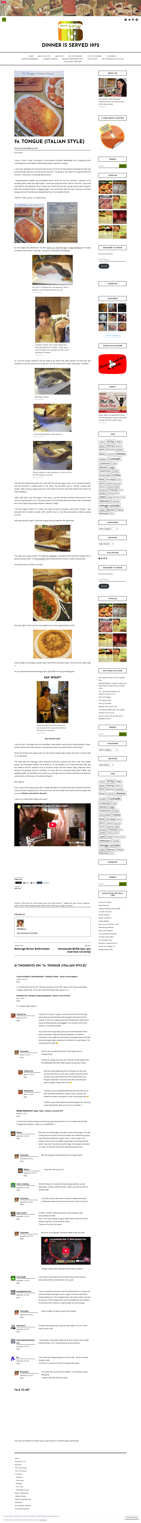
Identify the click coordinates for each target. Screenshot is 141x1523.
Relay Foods (43, 189)
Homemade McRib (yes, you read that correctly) (74, 949)
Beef (70, 903)
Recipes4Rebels (104, 921)
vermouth (69, 906)
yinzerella (19, 153)
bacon (102, 446)
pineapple (32, 906)
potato (38, 906)
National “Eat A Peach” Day (108, 706)
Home (30, 56)
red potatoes (40, 559)
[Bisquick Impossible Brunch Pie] (105, 217)
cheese (120, 454)
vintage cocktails (110, 505)
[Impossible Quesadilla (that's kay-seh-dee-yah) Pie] (120, 232)
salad (102, 496)
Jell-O (102, 483)
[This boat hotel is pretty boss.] (103, 317)
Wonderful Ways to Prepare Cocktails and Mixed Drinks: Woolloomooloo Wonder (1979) (112, 685)
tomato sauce (55, 906)
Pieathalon (92, 59)
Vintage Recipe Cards (106, 949)
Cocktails (114, 459)
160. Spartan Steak (105, 700)
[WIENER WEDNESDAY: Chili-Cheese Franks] (105, 202)
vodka (102, 510)
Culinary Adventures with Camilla (109, 909)
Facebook (112, 284)
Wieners (111, 509)
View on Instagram (112, 335)
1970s (23, 903)
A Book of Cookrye (105, 902)
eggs (112, 467)
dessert (104, 467)
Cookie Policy (43, 1520)
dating (114, 463)
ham (63, 483)
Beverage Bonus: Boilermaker (32, 947)
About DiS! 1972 (44, 56)
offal (26, 906)
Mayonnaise (117, 483)
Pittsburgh (112, 489)
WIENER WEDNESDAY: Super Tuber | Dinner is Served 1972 (39, 1111)
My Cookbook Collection (113, 59)
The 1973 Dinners (94, 56)
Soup (123, 497)
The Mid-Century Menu (106, 937)
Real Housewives (113, 493)
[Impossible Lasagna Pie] (105, 232)
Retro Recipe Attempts (106, 927)
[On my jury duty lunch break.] (103, 327)
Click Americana (104, 905)
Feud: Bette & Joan (22, 1490)
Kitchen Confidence (105, 918)
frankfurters (105, 471)
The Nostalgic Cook (105, 940)
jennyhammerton (23, 1291)
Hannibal (19, 1484)
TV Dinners (110, 56)
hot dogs (110, 479)
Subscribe (104, 266)
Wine (112, 513)
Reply (18, 982)
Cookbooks (105, 463)
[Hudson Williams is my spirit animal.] (122, 317)
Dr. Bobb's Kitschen (105, 912)
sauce (110, 497)
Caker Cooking (22, 1184)
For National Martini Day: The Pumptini (112, 710)
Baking (110, 445)
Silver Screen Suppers (106, 931)
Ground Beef (105, 475)
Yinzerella (24, 1051)
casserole (110, 454)
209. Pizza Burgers (105, 697)
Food (35, 903)
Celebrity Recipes (50, 59)
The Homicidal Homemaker (108, 934)
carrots (79, 903)
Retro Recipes (56, 903)
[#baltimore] (112, 307)
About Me (59, 56)
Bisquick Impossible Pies (72, 59)
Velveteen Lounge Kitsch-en (108, 943)
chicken (103, 459)
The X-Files (19, 1487)
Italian (16, 906)
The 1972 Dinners (75, 56)
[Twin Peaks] (120, 217)
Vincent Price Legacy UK (107, 946)
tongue (62, 906)
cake (74, 903)
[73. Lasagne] (120, 187)
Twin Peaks (20, 1480)
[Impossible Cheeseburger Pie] (120, 202)
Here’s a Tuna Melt (105, 703)
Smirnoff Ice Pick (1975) (106, 713)
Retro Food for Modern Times (109, 924)
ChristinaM (21, 1277)
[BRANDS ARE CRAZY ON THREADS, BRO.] (122, 307)
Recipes (40, 903)
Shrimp (117, 497)
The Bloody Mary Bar (73, 61)
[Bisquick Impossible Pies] (105, 187)
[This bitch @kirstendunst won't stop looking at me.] (103, 307)
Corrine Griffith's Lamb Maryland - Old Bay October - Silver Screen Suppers (47, 976)
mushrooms (110, 487)
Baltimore (119, 446)
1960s (102, 442)
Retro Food (47, 903)
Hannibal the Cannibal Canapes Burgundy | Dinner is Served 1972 (43, 996)
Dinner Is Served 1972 (70, 45)
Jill (17, 1357)
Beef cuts (29, 903)
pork (121, 490)
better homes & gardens (114, 449)
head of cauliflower (49, 556)
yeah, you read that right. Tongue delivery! (64, 248)
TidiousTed (21, 1014)
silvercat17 (20, 1325)
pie (117, 486)
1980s (118, 442)
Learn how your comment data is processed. (62, 1441)
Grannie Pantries (104, 915)
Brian (102, 454)
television (105, 501)
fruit (116, 470)
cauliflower (86, 903)
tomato (116, 501)
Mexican (102, 487)
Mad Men (19, 1477)
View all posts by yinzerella (27, 933)
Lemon (21, 906)
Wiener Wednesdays (30, 59)
